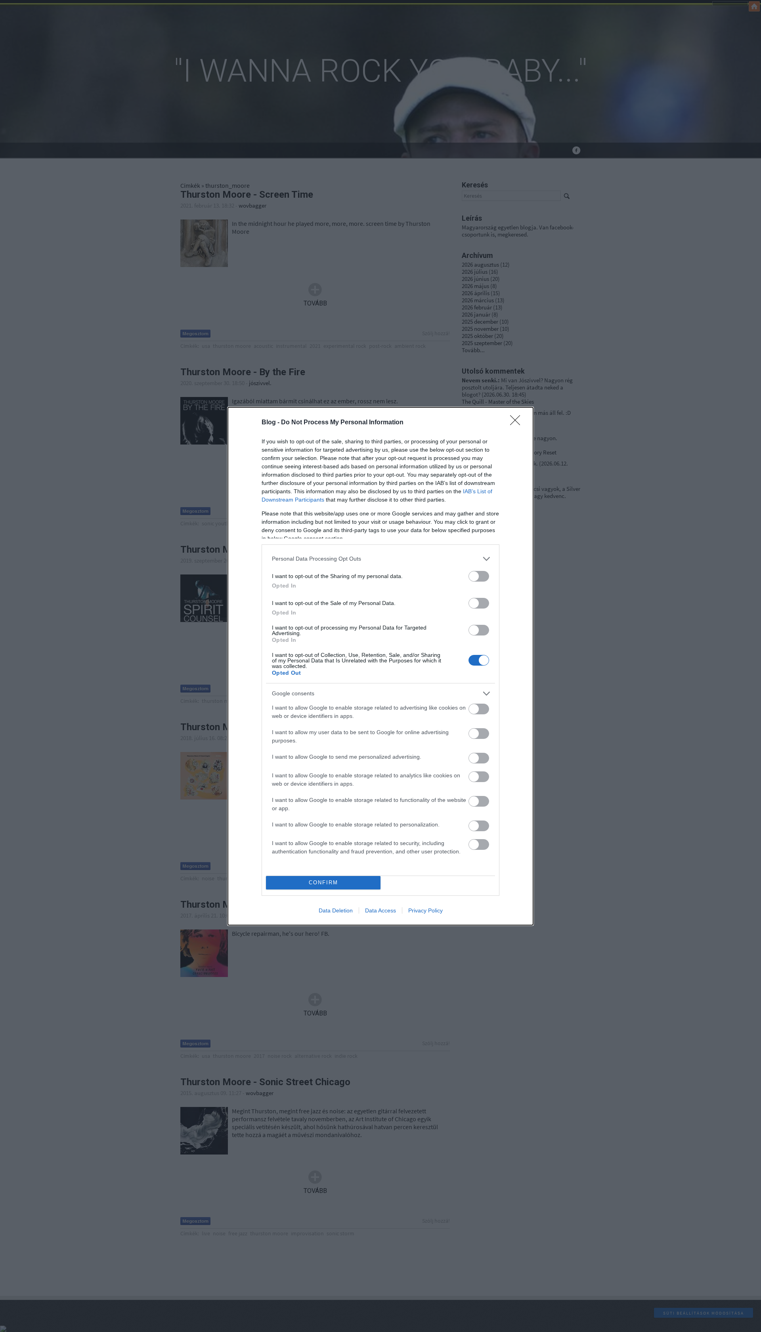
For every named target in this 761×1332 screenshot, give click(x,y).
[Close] (517, 422)
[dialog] (380, 666)
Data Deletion (336, 910)
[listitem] (380, 559)
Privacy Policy (425, 910)
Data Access (380, 910)
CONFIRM (323, 882)
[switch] (478, 576)
